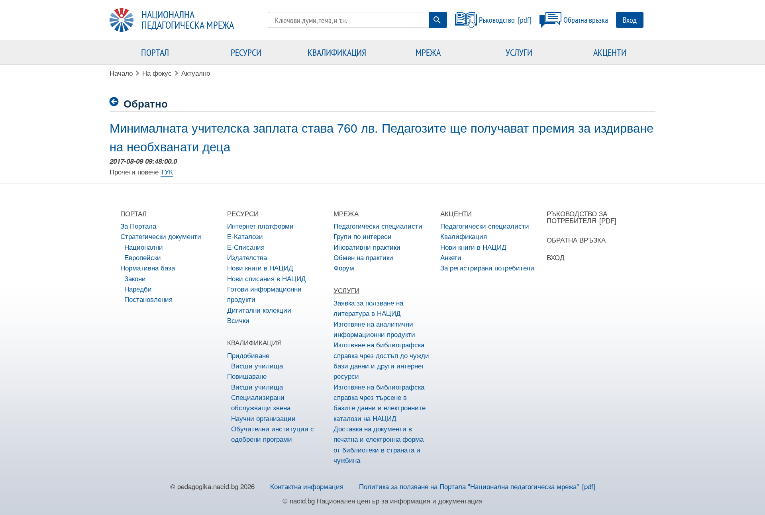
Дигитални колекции (259, 310)
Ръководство (497, 20)
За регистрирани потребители (487, 267)
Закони (135, 278)
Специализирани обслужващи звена (260, 402)
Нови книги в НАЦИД (260, 267)
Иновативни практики (366, 247)
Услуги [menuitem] (519, 52)
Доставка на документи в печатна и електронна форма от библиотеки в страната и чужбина (378, 444)
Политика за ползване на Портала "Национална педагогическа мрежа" (469, 486)
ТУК (167, 171)
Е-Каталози (245, 236)
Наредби (138, 289)
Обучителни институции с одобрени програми (272, 433)
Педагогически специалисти (377, 226)
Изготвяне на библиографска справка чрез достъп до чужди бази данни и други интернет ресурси (381, 360)
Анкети (450, 257)
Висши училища (257, 365)
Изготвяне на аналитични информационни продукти (374, 329)
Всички (238, 320)
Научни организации (263, 418)
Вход (630, 20)
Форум (343, 267)
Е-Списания (246, 247)
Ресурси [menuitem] (246, 52)
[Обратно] (117, 102)
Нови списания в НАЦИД (266, 278)
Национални (143, 247)
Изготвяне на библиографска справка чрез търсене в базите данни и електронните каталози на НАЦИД (379, 402)
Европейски (142, 257)
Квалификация (463, 236)
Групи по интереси (362, 236)
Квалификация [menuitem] (337, 52)
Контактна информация (306, 486)
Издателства (247, 257)
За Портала (138, 226)
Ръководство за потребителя (577, 216)
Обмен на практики (363, 257)
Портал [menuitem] (155, 52)
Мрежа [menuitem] (428, 52)
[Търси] (437, 20)
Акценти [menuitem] (609, 52)
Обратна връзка (585, 20)
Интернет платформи (260, 226)
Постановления (148, 299)
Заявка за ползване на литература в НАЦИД (368, 308)
